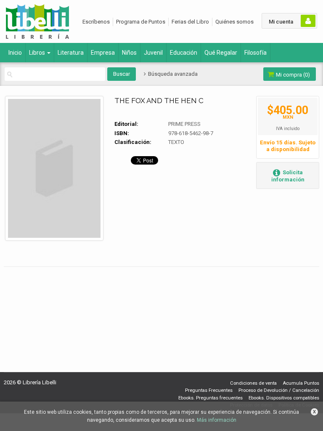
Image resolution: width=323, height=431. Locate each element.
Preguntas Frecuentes (209, 390)
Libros (37, 52)
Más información (216, 420)
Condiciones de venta (253, 383)
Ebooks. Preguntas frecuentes (210, 398)
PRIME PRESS (184, 124)
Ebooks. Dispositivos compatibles (284, 398)
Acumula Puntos (301, 383)
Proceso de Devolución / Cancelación (278, 390)
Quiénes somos (234, 22)
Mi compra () (292, 75)
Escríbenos (96, 22)
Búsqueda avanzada (172, 74)
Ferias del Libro (190, 22)
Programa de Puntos (140, 22)
